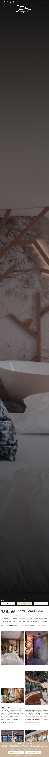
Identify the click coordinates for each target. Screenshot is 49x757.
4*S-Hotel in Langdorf (5, 627)
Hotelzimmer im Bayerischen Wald (11, 708)
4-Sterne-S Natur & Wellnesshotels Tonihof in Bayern (34, 721)
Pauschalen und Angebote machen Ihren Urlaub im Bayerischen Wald (35, 717)
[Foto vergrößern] (12, 648)
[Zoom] (24, 303)
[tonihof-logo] (24, 9)
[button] (1, 600)
